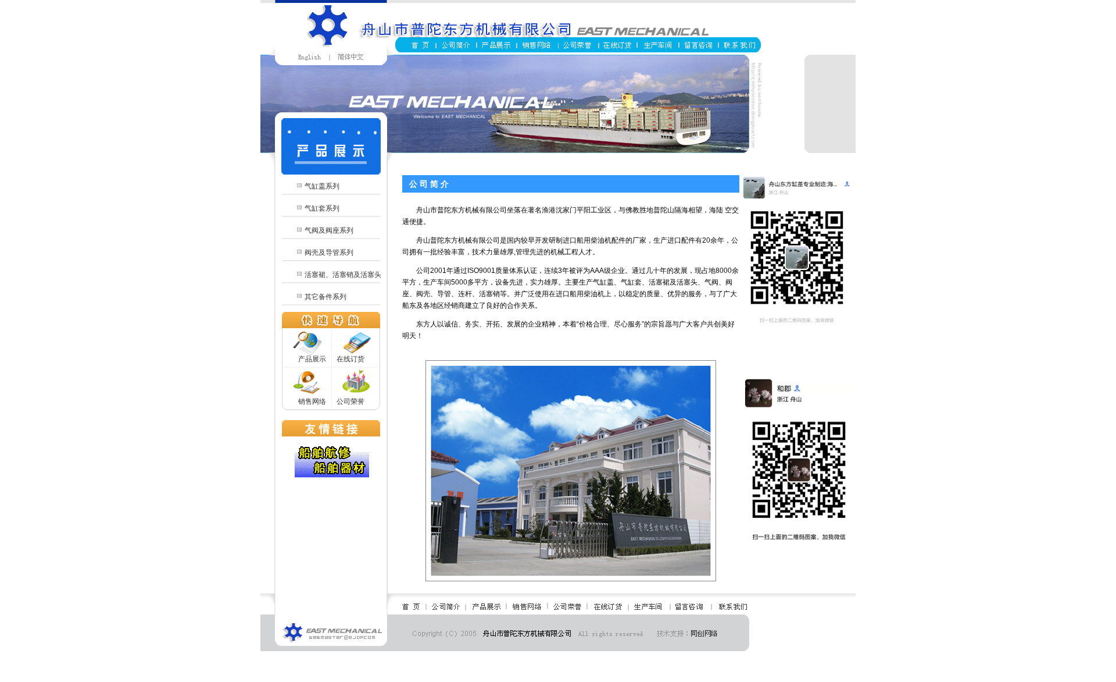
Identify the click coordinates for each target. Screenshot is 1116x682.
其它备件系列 (325, 297)
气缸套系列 (322, 208)
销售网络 (312, 401)
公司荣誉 (350, 401)
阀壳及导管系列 (329, 252)
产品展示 (312, 359)
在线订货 (350, 359)
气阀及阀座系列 (329, 230)
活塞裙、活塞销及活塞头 (343, 275)
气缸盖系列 (322, 186)
